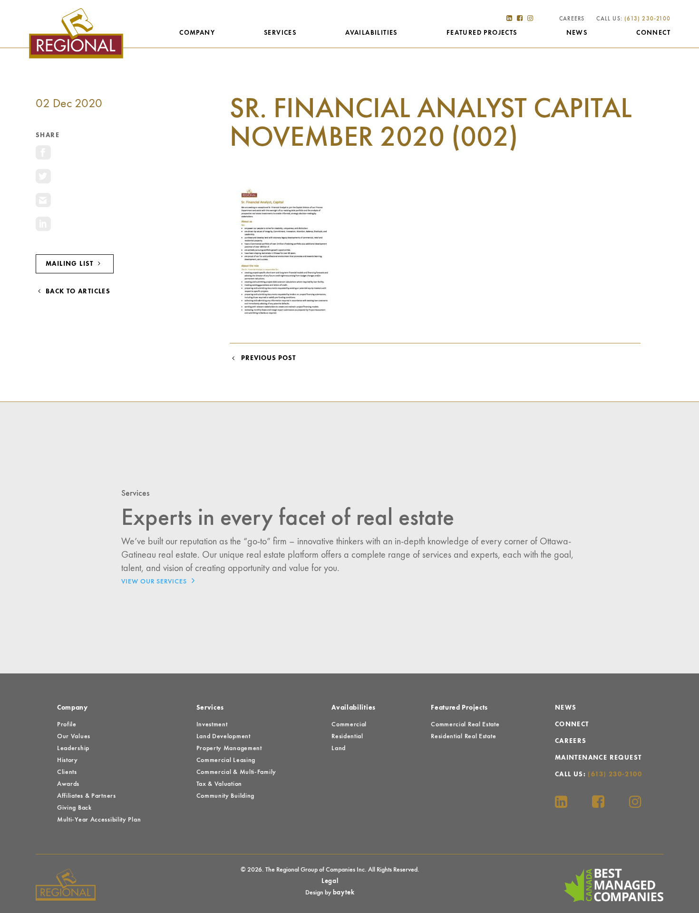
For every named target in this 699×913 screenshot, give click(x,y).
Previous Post (266, 358)
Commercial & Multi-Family (236, 772)
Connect (653, 33)
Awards (68, 784)
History (67, 760)
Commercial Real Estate (465, 724)
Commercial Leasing (226, 760)
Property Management (229, 748)
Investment (212, 724)
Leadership (73, 748)
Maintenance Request (598, 757)
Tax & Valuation (219, 784)
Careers (571, 19)
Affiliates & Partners (86, 796)
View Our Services (155, 581)
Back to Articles (76, 291)
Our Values (73, 736)
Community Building (225, 796)
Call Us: (633, 19)
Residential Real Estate (463, 736)
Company (197, 33)
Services (280, 33)
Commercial (349, 724)
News (577, 33)
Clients (67, 772)
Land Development (223, 736)
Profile (67, 724)
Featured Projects (482, 33)
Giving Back (74, 807)
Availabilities (371, 33)
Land (338, 748)
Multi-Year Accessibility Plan (99, 819)
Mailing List (71, 264)
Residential (347, 736)
